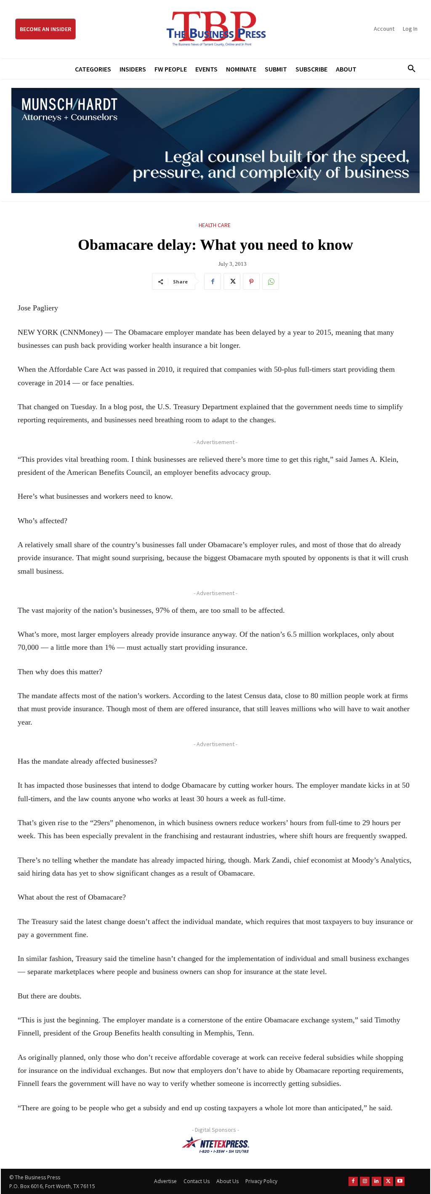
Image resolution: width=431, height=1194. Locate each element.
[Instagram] (365, 1181)
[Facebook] (212, 281)
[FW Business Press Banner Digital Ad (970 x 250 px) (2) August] (215, 140)
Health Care (215, 225)
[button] (409, 69)
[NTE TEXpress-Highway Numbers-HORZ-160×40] (215, 1144)
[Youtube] (400, 1181)
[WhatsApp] (270, 281)
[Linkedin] (376, 1181)
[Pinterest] (251, 281)
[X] (231, 281)
